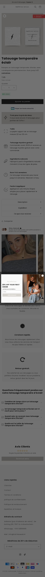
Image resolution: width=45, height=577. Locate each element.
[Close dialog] (42, 276)
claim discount (12, 295)
